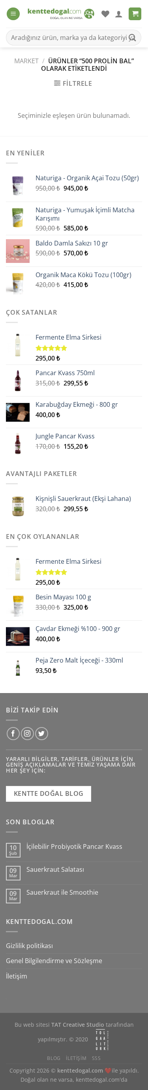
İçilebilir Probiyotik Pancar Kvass (74, 846)
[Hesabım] (119, 14)
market (26, 61)
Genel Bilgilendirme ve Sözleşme (54, 960)
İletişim (16, 976)
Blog (53, 1058)
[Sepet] (135, 14)
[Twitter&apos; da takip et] (41, 733)
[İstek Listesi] (105, 14)
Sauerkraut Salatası (55, 869)
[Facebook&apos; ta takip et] (13, 733)
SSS (96, 1058)
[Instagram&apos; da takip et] (27, 733)
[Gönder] (133, 37)
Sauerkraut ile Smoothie (62, 892)
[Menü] (13, 14)
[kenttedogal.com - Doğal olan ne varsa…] (60, 14)
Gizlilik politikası (29, 945)
